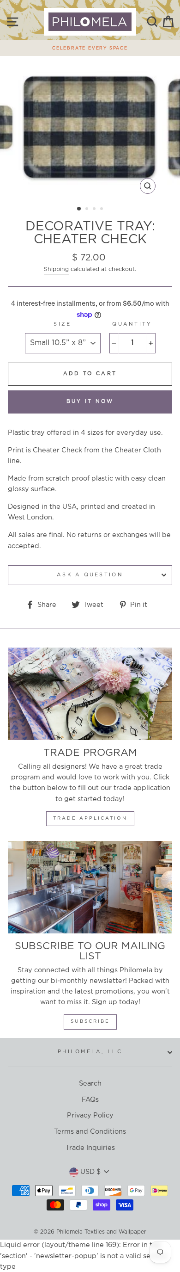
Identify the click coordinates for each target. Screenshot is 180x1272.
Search (90, 1084)
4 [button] (102, 209)
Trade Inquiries (90, 1148)
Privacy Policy (90, 1115)
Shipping (56, 269)
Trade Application (90, 818)
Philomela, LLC (90, 1052)
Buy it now (90, 401)
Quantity (132, 324)
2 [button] (87, 209)
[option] (90, 45)
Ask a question (90, 575)
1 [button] (79, 209)
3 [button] (95, 209)
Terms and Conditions (90, 1132)
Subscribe (90, 1021)
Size (62, 324)
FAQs (90, 1100)
